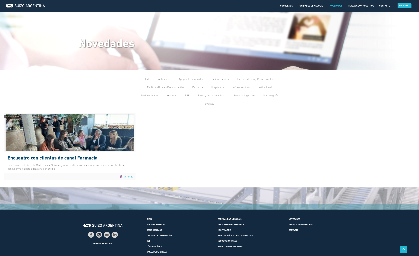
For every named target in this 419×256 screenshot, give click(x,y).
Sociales (209, 104)
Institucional (265, 87)
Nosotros (172, 95)
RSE (187, 95)
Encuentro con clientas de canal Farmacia (53, 158)
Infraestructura (241, 87)
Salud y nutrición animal (211, 95)
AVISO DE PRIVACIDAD (103, 244)
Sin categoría (270, 95)
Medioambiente (149, 95)
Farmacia (197, 87)
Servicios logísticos (244, 95)
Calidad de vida (220, 79)
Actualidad (164, 79)
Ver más (128, 177)
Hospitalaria (217, 87)
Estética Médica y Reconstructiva (255, 79)
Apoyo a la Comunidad (191, 79)
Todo (147, 79)
